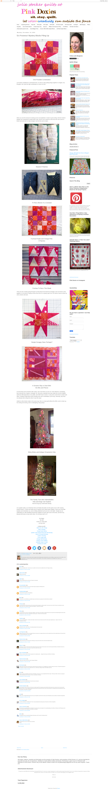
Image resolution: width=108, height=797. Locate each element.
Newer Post (19, 747)
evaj (20, 694)
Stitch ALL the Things (42, 528)
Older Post (65, 747)
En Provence (24, 554)
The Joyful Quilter (22, 585)
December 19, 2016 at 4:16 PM (24, 569)
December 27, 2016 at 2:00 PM (24, 724)
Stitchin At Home (22, 639)
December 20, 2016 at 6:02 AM (24, 600)
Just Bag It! (76, 24)
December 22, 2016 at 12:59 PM (24, 690)
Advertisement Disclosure (74, 277)
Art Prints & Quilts (59, 24)
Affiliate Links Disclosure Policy (55, 26)
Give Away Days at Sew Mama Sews (82, 77)
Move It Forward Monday (42, 534)
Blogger (58, 788)
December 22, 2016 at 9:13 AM (24, 682)
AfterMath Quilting (22, 591)
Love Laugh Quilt (42, 537)
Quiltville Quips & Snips (42, 542)
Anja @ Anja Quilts (22, 652)
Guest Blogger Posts (34, 28)
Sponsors (45, 26)
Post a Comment (21, 726)
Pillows (88, 24)
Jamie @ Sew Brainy (23, 706)
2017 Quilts (45, 24)
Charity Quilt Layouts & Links (22, 28)
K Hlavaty (21, 603)
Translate (78, 341)
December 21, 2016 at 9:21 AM (24, 661)
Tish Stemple (21, 665)
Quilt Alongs (28, 554)
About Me (33, 24)
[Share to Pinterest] (40, 553)
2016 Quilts (39, 24)
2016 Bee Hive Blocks (74, 26)
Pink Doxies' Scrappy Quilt (80, 136)
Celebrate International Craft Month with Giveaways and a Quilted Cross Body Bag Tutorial (83, 123)
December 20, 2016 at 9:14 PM (24, 649)
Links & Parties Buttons (27, 26)
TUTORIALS (65, 26)
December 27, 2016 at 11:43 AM (24, 716)
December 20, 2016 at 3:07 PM (24, 622)
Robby (20, 611)
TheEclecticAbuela (22, 658)
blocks (21, 554)
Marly (20, 597)
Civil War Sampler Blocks (61, 28)
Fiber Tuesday (41, 529)
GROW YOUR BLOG (79, 110)
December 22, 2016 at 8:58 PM (24, 710)
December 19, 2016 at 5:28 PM (24, 575)
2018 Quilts (52, 24)
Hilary (20, 713)
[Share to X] (38, 553)
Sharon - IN (21, 645)
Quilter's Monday (42, 535)
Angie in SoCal (22, 572)
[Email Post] (34, 553)
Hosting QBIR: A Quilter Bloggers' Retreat (83, 130)
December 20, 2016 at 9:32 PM (24, 655)
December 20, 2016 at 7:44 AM (24, 607)
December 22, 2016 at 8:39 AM (24, 676)
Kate (20, 672)
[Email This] (35, 553)
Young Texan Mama (42, 531)
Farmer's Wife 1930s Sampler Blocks (47, 28)
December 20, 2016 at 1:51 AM (24, 594)
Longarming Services (25, 24)
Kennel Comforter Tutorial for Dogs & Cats (83, 104)
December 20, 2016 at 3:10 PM (24, 628)
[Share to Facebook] (39, 553)
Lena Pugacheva (22, 631)
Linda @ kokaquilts (22, 625)
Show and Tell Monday (47, 532)
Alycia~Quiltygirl (22, 679)
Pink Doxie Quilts (68, 24)
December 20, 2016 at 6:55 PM (24, 635)
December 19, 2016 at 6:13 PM (24, 581)
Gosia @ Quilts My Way (23, 720)
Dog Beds (19, 26)
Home (18, 24)
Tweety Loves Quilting (41, 540)
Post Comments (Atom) (25, 749)
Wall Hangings (82, 24)
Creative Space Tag (37, 26)
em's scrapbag (22, 700)
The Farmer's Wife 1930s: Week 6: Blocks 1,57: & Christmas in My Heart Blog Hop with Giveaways (83, 84)
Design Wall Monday (42, 539)
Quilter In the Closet (36, 532)
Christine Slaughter (22, 685)
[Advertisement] (42, 737)
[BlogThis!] (37, 553)
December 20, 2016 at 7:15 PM (24, 642)
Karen (20, 566)
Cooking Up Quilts (41, 543)
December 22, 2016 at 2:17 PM (24, 697)
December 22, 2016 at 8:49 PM (24, 703)
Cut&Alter (21, 618)
